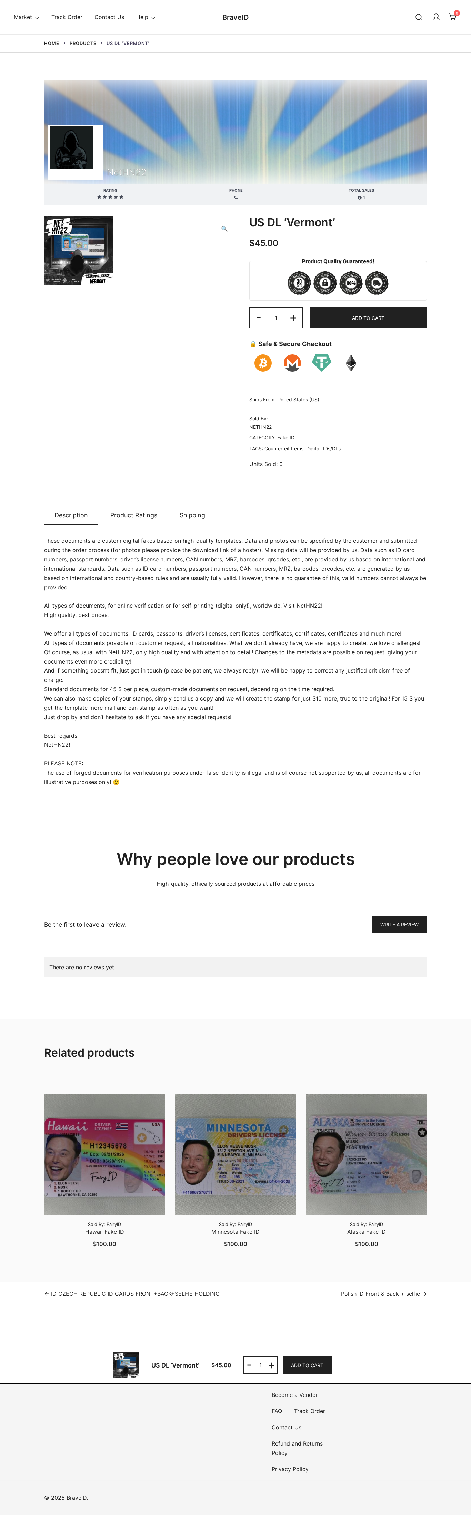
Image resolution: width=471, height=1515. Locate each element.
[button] (224, 229)
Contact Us (109, 16)
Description (71, 515)
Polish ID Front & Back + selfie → (384, 1293)
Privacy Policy (290, 1469)
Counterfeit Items (283, 448)
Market (23, 16)
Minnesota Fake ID (235, 1231)
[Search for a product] (419, 17)
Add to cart (368, 318)
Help (142, 16)
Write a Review (399, 924)
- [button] (258, 317)
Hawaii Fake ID (104, 1231)
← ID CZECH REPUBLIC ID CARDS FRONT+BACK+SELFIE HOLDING (132, 1293)
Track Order (66, 16)
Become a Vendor (295, 1394)
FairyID (114, 1224)
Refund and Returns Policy (297, 1448)
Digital (313, 448)
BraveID (235, 17)
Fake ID (285, 437)
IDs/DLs (332, 448)
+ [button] (293, 317)
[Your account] (436, 17)
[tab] (71, 516)
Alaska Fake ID (366, 1231)
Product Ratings (133, 515)
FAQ (277, 1411)
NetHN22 (127, 172)
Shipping (192, 515)
